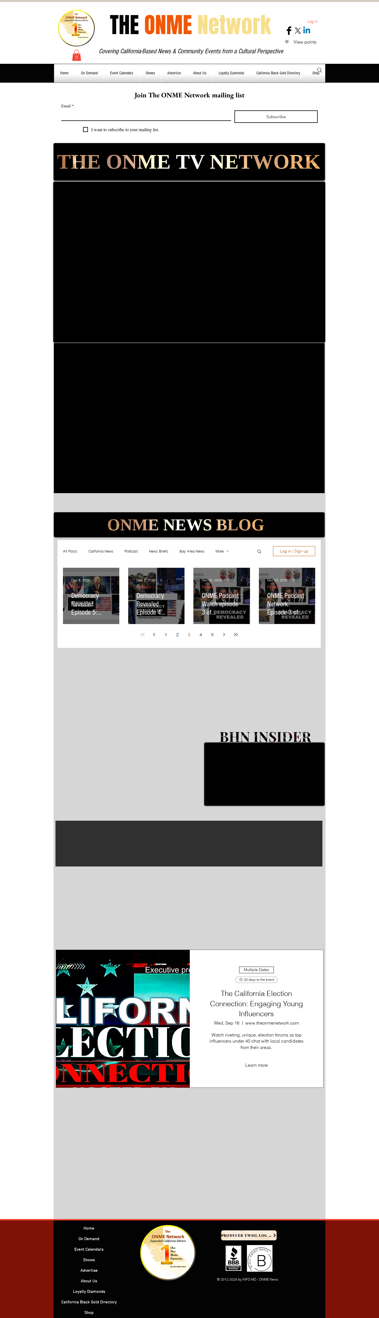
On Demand (89, 1238)
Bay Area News (192, 551)
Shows (89, 1260)
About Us (89, 1281)
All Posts (70, 551)
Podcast (131, 551)
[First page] (143, 635)
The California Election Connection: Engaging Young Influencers (256, 1003)
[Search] (319, 70)
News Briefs (158, 551)
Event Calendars (88, 1249)
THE (190, 25)
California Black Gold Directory (89, 1302)
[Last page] (236, 635)
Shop (89, 1312)
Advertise (89, 1270)
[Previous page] (154, 635)
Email (67, 105)
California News (101, 551)
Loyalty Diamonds (89, 1291)
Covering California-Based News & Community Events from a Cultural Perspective (191, 51)
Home (89, 1228)
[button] (76, 55)
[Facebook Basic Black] (289, 30)
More (220, 551)
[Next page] (224, 635)
